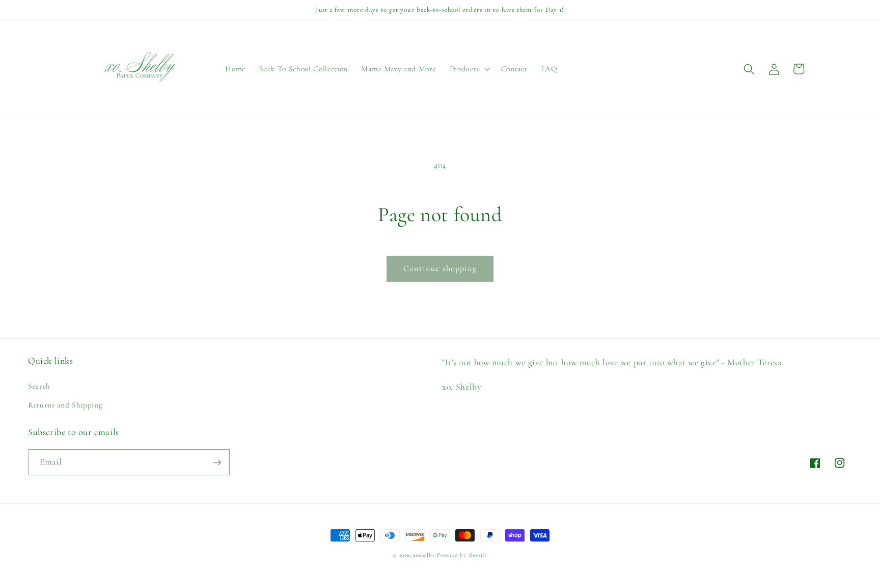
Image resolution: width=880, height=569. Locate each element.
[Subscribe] (217, 462)
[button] (468, 69)
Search (39, 386)
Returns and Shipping (65, 405)
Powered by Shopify (462, 555)
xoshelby (424, 555)
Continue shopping (440, 268)
